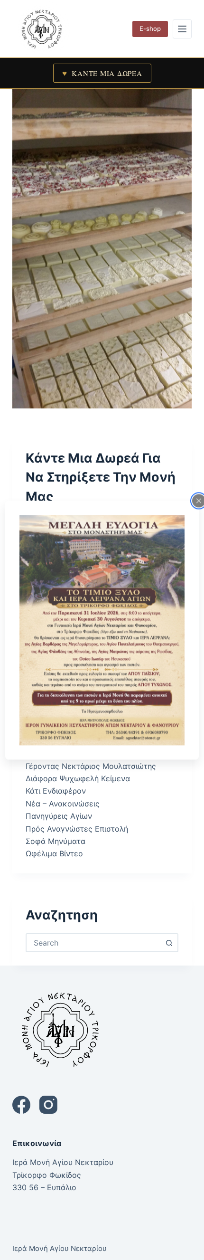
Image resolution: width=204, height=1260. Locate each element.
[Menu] (182, 28)
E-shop (150, 28)
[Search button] (168, 942)
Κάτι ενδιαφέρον (56, 791)
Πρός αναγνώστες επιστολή (77, 829)
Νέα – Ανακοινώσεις (63, 803)
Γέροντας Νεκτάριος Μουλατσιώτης (91, 766)
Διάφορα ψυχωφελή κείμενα (78, 778)
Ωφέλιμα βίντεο (54, 853)
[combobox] (93, 942)
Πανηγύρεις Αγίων (59, 816)
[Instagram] (48, 1105)
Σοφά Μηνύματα (55, 841)
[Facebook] (21, 1105)
